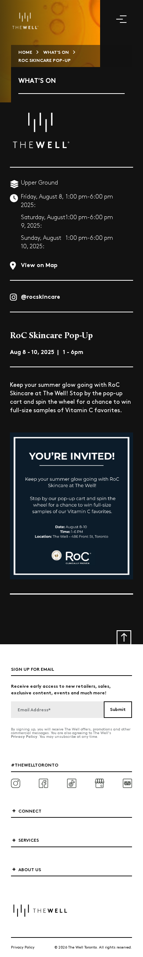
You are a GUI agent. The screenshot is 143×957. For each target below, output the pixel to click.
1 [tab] (71, 594)
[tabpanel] (71, 505)
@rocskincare (40, 296)
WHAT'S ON (56, 52)
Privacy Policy (24, 736)
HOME (25, 52)
